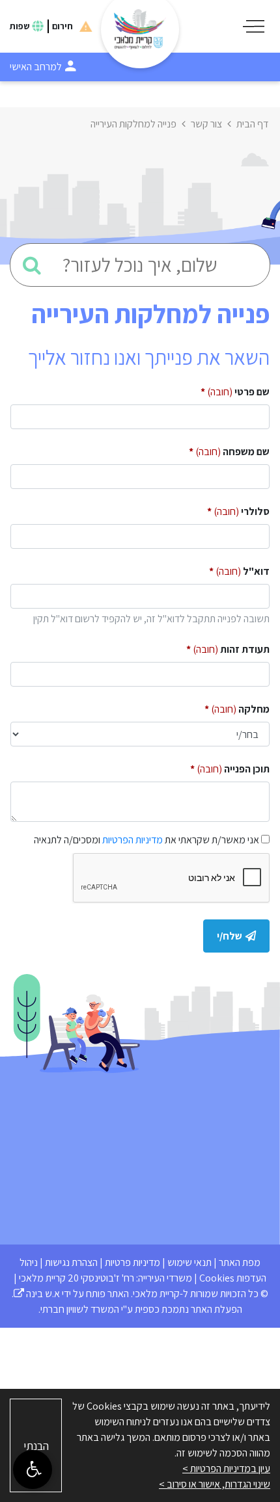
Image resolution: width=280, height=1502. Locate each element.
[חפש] (32, 265)
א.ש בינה (37, 1293)
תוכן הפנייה (211, 766)
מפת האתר (239, 1262)
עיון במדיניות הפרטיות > (226, 1468)
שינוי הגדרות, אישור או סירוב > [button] (214, 1484)
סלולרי (220, 508)
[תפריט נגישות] (32, 1469)
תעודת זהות (209, 646)
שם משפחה (211, 449)
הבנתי (36, 1445)
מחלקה (218, 706)
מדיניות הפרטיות (132, 840)
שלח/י (229, 936)
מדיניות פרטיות (132, 1262)
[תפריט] (253, 26)
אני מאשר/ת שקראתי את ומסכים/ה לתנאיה (146, 840)
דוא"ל (221, 568)
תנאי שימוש (189, 1262)
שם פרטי (216, 389)
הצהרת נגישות (71, 1262)
